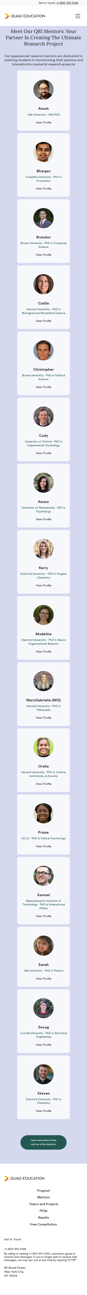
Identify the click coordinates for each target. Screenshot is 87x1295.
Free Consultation (43, 1224)
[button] (77, 16)
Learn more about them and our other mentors (43, 1142)
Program (43, 1190)
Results (43, 1217)
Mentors (43, 1197)
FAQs (43, 1210)
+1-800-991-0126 (67, 3)
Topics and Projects (43, 1204)
